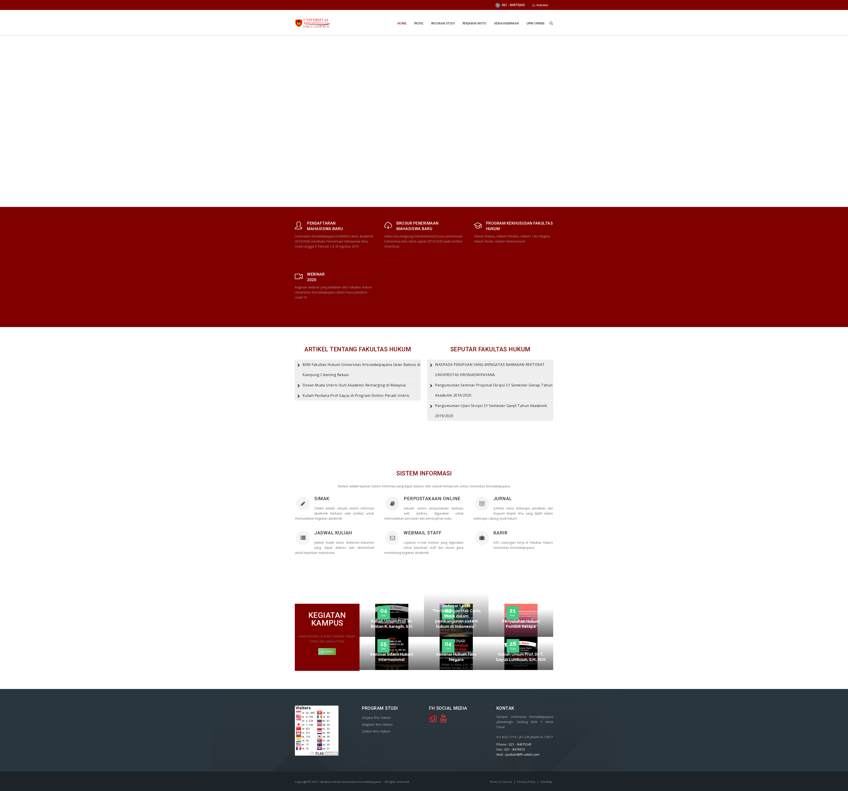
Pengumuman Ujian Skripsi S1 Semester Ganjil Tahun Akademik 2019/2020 (491, 410)
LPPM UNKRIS (535, 23)
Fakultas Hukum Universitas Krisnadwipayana (350, 782)
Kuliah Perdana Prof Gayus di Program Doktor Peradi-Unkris (356, 395)
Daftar (301, 260)
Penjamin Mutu (474, 23)
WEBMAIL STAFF (423, 533)
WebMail (542, 5)
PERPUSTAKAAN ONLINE (432, 498)
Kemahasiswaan (506, 23)
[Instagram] (432, 720)
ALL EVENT (327, 651)
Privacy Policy (526, 782)
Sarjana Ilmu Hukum (376, 717)
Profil (418, 23)
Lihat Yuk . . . (305, 311)
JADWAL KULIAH (333, 533)
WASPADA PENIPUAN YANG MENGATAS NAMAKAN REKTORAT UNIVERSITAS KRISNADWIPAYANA (490, 369)
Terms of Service (501, 782)
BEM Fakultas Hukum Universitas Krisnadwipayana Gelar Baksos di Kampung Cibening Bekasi (361, 369)
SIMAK (321, 498)
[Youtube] (442, 720)
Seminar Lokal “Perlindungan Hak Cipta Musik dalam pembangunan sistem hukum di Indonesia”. (456, 616)
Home (401, 23)
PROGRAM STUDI (443, 23)
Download (393, 260)
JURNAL (502, 498)
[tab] (358, 370)
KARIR (500, 533)
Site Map (546, 782)
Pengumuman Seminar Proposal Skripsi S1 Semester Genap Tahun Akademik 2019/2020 (494, 390)
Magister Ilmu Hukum (377, 724)
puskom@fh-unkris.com (522, 754)
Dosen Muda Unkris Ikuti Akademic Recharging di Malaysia (354, 385)
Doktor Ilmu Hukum (376, 731)
